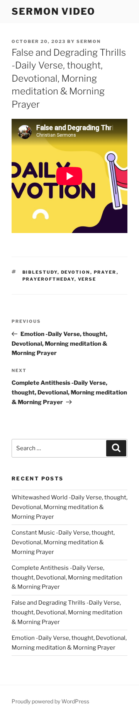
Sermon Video (53, 11)
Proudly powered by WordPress (50, 701)
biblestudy (40, 272)
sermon (88, 41)
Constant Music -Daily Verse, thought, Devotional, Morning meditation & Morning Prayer (63, 542)
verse (87, 279)
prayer (105, 272)
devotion (75, 272)
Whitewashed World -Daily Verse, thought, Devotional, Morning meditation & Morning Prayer (69, 507)
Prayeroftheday (48, 279)
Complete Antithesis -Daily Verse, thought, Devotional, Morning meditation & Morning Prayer (67, 577)
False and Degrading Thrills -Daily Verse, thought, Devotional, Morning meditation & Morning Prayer (67, 612)
